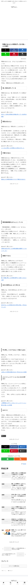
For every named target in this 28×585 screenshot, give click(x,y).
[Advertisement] (14, 25)
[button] (22, 54)
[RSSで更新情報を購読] (20, 458)
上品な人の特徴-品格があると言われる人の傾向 (14, 372)
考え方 (4, 435)
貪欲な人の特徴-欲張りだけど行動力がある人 (13, 179)
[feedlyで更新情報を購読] (7, 458)
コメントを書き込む (14, 566)
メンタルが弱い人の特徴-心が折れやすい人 (12, 148)
